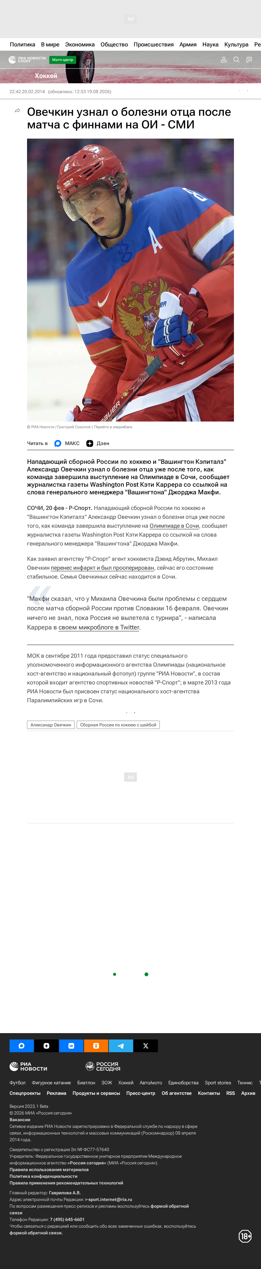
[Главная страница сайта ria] (10, 60)
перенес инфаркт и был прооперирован (102, 567)
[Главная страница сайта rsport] (41, 60)
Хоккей (125, 1083)
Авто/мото (151, 1083)
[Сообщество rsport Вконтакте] (71, 1045)
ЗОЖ (107, 1083)
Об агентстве (177, 1093)
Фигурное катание (51, 1083)
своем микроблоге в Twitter (99, 627)
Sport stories (218, 1083)
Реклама (56, 1093)
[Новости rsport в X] (146, 1045)
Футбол (17, 1083)
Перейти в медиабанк (113, 427)
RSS (230, 1093)
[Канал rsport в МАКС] (22, 1045)
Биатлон (86, 1083)
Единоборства (183, 1083)
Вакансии (20, 1119)
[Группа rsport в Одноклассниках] (96, 1045)
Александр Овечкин (51, 724)
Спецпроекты (25, 1093)
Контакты (209, 1093)
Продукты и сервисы (96, 1093)
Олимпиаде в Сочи (174, 525)
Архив (248, 1093)
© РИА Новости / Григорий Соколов (59, 427)
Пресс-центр (140, 1093)
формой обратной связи (35, 1232)
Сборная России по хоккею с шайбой (118, 724)
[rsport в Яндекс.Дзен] (46, 1045)
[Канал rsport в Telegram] (121, 1045)
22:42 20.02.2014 (27, 91)
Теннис (245, 1083)
